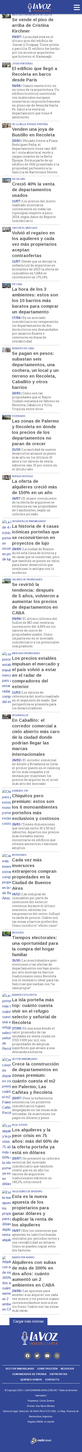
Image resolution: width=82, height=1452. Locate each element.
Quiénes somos (31, 1379)
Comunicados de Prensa (29, 1374)
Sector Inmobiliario (19, 1368)
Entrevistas (58, 1374)
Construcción (47, 1368)
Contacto (52, 1379)
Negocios (67, 1368)
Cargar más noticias (28, 1321)
